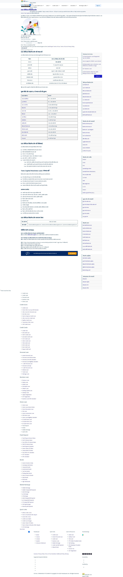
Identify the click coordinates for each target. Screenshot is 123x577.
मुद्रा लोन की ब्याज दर (86, 210)
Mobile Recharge (26, 488)
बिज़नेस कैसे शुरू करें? (86, 270)
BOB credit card (26, 345)
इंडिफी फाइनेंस (24, 135)
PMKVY (84, 189)
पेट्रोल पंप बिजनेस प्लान (87, 231)
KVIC (84, 165)
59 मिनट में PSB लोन (87, 150)
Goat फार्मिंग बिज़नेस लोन (87, 246)
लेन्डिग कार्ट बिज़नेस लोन (87, 90)
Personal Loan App (26, 365)
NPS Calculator (25, 456)
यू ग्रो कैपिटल (24, 101)
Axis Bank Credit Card (27, 336)
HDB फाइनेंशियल (25, 98)
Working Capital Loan (27, 390)
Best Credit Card (26, 347)
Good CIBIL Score (26, 516)
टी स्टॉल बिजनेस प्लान (86, 234)
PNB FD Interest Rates (27, 444)
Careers (38, 537)
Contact (38, 539)
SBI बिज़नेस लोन (86, 84)
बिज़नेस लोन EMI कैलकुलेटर (88, 129)
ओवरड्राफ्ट (85, 279)
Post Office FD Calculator (28, 452)
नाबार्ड (84, 180)
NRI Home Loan (26, 415)
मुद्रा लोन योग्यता (86, 207)
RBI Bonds (24, 479)
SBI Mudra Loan (26, 386)
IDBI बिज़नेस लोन (86, 109)
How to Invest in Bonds (27, 475)
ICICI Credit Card (26, 339)
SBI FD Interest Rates (27, 440)
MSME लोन (85, 144)
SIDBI (84, 162)
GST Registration (26, 396)
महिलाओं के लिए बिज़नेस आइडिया (88, 264)
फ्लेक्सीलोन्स (24, 120)
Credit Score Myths (26, 518)
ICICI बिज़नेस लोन (86, 99)
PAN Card (71, 539)
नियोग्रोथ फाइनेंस (25, 129)
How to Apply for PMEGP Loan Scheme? (92, 61)
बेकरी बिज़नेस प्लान (86, 240)
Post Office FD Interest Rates (29, 442)
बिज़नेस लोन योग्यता (86, 132)
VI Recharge (25, 496)
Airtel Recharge (25, 492)
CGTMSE (85, 177)
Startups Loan (25, 392)
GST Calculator (25, 454)
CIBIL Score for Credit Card (28, 318)
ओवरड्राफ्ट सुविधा (86, 282)
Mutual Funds (55, 547)
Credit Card (24, 330)
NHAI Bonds (25, 477)
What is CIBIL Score (26, 512)
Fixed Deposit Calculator (28, 446)
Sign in (98, 5)
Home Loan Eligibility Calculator (29, 417)
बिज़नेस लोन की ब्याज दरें (87, 126)
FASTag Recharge (26, 504)
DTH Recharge (25, 527)
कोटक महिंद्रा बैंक (25, 132)
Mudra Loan (25, 382)
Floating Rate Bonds (27, 473)
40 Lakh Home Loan (27, 421)
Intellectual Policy (61, 554)
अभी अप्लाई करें (24, 48)
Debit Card (71, 534)
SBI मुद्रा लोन (85, 216)
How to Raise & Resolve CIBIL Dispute (31, 525)
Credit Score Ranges (27, 521)
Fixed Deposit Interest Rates (28, 438)
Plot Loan (24, 411)
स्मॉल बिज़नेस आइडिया (87, 258)
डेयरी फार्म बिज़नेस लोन (87, 243)
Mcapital (24, 138)
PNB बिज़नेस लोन (86, 106)
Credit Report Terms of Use (53, 46)
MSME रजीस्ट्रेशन (86, 147)
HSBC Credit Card (26, 341)
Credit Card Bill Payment (58, 545)
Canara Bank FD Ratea (27, 450)
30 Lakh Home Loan (27, 419)
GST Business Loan (87, 68)
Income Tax (71, 548)
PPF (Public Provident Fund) (75, 541)
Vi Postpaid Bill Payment (28, 502)
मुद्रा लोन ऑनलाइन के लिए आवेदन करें (89, 204)
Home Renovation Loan (27, 409)
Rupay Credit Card (26, 349)
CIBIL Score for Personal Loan (29, 312)
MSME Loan (25, 384)
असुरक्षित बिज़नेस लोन (86, 141)
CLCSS (84, 186)
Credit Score (25, 308)
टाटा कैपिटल (24, 117)
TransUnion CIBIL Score (27, 322)
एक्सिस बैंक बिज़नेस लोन (87, 97)
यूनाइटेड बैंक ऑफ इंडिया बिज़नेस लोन (89, 112)
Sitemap (67, 554)
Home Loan (25, 405)
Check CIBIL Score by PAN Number (30, 310)
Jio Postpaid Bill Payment (28, 500)
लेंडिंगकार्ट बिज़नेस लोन (26, 126)
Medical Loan (25, 370)
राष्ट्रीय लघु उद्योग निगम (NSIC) (88, 192)
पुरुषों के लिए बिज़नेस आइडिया (88, 261)
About (37, 534)
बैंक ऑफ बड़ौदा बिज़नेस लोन (88, 103)
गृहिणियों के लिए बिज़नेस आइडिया (88, 267)
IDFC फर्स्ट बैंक (25, 104)
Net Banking (71, 543)
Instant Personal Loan (27, 355)
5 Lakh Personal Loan (27, 367)
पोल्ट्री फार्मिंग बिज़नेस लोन (87, 249)
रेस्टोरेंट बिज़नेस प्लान (86, 237)
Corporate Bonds (26, 467)
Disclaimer (53, 554)
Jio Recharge (25, 494)
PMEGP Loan (25, 388)
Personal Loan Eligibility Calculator (30, 361)
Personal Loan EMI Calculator (29, 359)
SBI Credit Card (25, 332)
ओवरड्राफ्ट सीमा (86, 288)
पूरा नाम (34, 39)
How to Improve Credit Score (29, 316)
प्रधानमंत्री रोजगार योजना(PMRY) (89, 171)
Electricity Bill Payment (27, 506)
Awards (38, 541)
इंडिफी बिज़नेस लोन (86, 93)
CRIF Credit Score (26, 324)
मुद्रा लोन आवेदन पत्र (86, 201)
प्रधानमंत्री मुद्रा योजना (87, 168)
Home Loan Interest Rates (28, 407)
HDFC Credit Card (26, 334)
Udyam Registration (26, 394)
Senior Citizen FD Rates (27, 448)
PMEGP (84, 159)
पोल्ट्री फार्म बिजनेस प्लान (87, 228)
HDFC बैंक (24, 111)
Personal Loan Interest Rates (29, 357)
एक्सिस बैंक (24, 107)
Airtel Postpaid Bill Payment (28, 498)
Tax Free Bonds (26, 471)
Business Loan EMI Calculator (29, 398)
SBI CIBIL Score (26, 314)
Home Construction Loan (28, 413)
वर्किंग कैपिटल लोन (86, 138)
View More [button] (22, 529)
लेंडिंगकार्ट (23, 114)
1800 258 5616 (33, 10)
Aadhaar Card (72, 537)
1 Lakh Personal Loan (27, 363)
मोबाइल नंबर (40, 43)
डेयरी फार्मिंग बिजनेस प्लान (87, 225)
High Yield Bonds (26, 481)
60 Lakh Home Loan (27, 423)
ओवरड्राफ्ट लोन (85, 285)
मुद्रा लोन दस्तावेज (86, 213)
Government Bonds (26, 469)
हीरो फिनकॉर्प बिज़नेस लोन (87, 115)
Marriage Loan (25, 374)
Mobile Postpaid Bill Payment (29, 490)
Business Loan (25, 380)
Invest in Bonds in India (27, 463)
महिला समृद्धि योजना (86, 183)
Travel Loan (25, 372)
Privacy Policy (71, 46)
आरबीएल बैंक (24, 123)
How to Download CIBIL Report (29, 514)
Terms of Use (63, 46)
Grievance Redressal (41, 543)
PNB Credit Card (26, 343)
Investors (36, 554)
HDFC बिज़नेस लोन (86, 87)
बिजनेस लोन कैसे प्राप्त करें (87, 123)
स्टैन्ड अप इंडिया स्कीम (87, 174)
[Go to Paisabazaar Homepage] (26, 5)
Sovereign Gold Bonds (27, 465)
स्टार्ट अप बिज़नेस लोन (87, 135)
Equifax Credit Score (27, 320)
